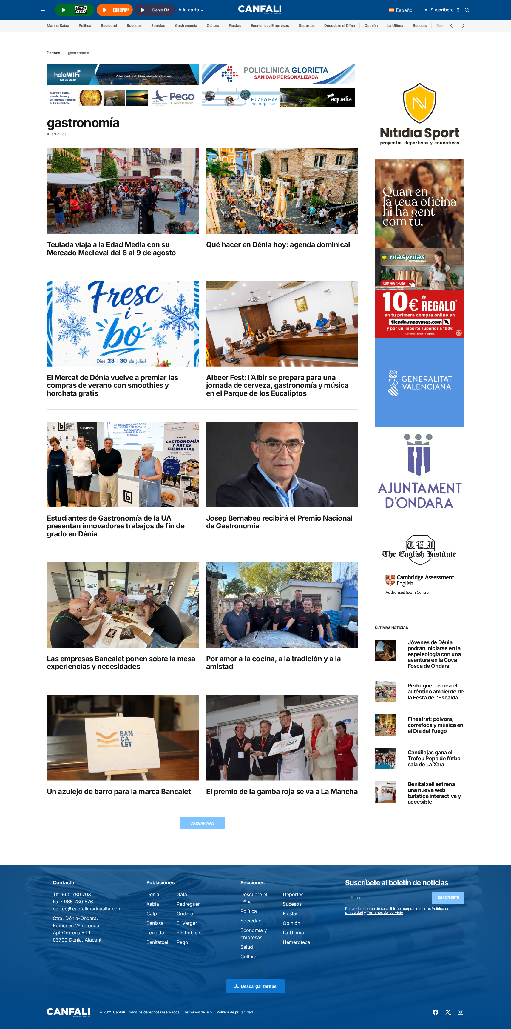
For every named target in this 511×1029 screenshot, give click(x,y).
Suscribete (448, 897)
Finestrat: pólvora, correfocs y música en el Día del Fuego (435, 725)
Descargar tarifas (259, 986)
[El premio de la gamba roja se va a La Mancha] (282, 738)
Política (85, 25)
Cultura (213, 25)
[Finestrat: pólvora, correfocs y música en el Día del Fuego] (385, 725)
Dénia (152, 894)
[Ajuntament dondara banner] (419, 472)
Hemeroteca (296, 942)
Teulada (155, 933)
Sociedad (109, 25)
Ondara (185, 913)
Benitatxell (157, 942)
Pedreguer (188, 904)
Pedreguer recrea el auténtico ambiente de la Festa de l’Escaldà (436, 692)
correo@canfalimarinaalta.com (87, 909)
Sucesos (134, 25)
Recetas (420, 25)
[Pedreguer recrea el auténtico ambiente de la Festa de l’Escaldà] (385, 691)
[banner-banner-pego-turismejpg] (123, 97)
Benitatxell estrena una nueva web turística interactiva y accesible (434, 793)
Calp (151, 913)
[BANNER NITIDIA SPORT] (419, 114)
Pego (182, 942)
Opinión (371, 25)
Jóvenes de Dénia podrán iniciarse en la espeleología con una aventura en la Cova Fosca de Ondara (434, 654)
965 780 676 (78, 902)
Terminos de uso (198, 1012)
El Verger (187, 923)
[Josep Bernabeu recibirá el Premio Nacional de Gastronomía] (282, 464)
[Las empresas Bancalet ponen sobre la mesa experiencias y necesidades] (123, 605)
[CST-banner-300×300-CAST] (419, 382)
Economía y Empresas (270, 25)
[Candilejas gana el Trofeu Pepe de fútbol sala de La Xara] (385, 758)
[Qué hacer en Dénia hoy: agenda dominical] (282, 191)
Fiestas (235, 25)
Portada (53, 52)
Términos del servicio (385, 912)
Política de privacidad (235, 1012)
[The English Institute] (419, 562)
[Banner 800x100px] (278, 73)
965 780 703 (76, 894)
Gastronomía (186, 25)
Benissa (154, 923)
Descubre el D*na (339, 25)
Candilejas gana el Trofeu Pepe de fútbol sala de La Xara (435, 759)
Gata (182, 894)
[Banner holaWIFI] (123, 74)
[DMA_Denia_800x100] (278, 97)
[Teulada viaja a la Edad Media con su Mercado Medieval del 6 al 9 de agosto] (123, 191)
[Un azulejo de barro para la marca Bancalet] (123, 738)
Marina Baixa (58, 25)
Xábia (152, 904)
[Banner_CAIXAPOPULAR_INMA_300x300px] (419, 203)
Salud (246, 947)
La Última (395, 25)
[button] (43, 9)
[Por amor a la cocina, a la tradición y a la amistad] (282, 605)
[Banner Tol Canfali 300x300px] (419, 293)
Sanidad (158, 25)
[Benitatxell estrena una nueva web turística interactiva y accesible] (385, 792)
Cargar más (202, 823)
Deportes (307, 25)
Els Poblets (189, 933)
